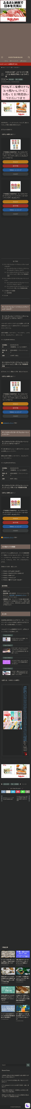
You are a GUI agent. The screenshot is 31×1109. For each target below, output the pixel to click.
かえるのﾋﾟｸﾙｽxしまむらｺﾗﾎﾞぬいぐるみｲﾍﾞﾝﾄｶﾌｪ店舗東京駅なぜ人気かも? (20, 662)
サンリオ (24, 784)
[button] (3, 791)
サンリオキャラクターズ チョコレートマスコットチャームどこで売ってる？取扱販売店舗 (18, 274)
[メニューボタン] (2, 57)
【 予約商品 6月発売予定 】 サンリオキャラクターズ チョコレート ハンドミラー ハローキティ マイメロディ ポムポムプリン (15, 195)
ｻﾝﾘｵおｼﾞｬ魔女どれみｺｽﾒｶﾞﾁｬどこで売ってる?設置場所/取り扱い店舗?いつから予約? (20, 673)
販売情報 (9, 292)
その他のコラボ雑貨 (9, 290)
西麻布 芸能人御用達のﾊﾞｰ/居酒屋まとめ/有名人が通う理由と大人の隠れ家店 (15, 1090)
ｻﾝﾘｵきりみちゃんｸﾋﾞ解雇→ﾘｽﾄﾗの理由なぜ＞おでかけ (20, 639)
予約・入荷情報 (19, 79)
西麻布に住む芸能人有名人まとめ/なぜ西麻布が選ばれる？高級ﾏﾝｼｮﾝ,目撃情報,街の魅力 (15, 1095)
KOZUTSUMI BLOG (15, 57)
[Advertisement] (15, 38)
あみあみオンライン (8, 423)
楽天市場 (12, 595)
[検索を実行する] (28, 1065)
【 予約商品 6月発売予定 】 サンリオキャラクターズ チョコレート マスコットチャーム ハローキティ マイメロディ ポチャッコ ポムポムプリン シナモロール (15, 155)
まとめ (6, 295)
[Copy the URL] (27, 791)
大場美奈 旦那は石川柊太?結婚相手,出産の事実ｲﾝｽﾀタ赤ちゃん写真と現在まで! (15, 1076)
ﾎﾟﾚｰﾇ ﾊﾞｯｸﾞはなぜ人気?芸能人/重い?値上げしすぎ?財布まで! (15, 1081)
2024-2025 (11, 79)
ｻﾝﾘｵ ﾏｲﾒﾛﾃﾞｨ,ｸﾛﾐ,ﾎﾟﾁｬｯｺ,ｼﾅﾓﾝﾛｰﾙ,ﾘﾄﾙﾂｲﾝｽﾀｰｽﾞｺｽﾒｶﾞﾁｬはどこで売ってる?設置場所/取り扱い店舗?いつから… (20, 650)
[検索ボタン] (29, 57)
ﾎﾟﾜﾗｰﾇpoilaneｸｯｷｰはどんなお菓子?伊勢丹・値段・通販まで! (15, 1086)
